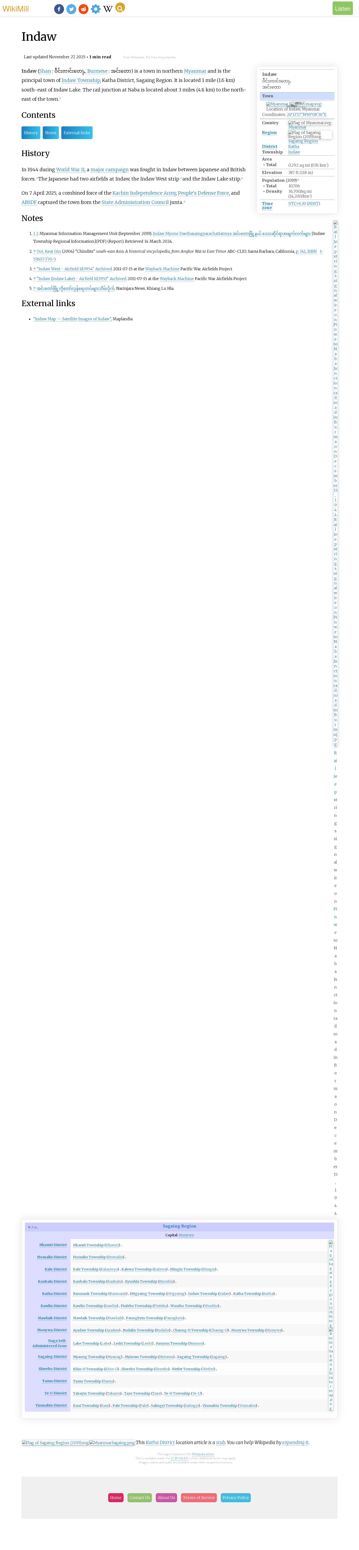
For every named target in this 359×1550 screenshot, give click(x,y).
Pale (143, 1405)
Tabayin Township (89, 1393)
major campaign (110, 169)
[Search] (120, 7)
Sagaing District (52, 1356)
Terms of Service (199, 1497)
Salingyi (192, 1405)
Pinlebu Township (136, 1306)
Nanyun (196, 1343)
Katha (293, 146)
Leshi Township (127, 1343)
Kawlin (111, 1306)
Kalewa (160, 1269)
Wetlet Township (186, 1369)
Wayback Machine (162, 268)
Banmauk (118, 1293)
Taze (156, 1393)
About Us (166, 1497)
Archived (103, 268)
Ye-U (196, 1393)
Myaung (114, 1357)
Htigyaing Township (147, 1293)
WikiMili (15, 8)
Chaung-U (218, 1330)
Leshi (147, 1343)
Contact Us (139, 1497)
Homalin (115, 1257)
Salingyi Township (167, 1405)
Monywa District (52, 1330)
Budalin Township (138, 1330)
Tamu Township (87, 1381)
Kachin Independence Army (144, 193)
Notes (50, 132)
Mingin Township (185, 1269)
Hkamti (112, 1245)
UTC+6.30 (297, 203)
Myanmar (297, 127)
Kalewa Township (136, 1269)
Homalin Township (89, 1257)
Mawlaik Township (89, 1318)
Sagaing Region (303, 141)
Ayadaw (112, 1330)
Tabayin (113, 1393)
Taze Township (137, 1393)
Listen (342, 8)
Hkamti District (53, 1245)
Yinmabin (247, 1405)
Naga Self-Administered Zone (49, 1343)
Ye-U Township (177, 1393)
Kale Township (86, 1269)
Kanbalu (114, 1281)
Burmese (97, 71)
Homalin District (52, 1257)
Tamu (108, 1381)
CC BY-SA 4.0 (179, 1458)
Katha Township (247, 1293)
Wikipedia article (203, 1454)
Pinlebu (160, 1306)
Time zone (267, 205)
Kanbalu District (52, 1281)
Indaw (294, 152)
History (31, 132)
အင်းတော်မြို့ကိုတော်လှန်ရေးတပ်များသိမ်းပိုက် (76, 288)
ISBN (312, 251)
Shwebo (161, 1369)
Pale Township (125, 1405)
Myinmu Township (141, 1357)
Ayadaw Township (88, 1330)
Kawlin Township (88, 1306)
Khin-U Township (88, 1369)
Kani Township (86, 1405)
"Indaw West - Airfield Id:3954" (65, 268)
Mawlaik (114, 1318)
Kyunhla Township (141, 1281)
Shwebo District (53, 1369)
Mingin (209, 1269)
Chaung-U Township (191, 1330)
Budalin (162, 1330)
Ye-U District (56, 1393)
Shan (45, 71)
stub (220, 1442)
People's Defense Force (203, 193)
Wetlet (208, 1369)
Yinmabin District (51, 1405)
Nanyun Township (172, 1343)
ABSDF (29, 202)
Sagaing (218, 1357)
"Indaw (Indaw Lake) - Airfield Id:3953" (73, 278)
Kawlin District (54, 1306)
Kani (105, 1405)
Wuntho (211, 1306)
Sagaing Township (193, 1357)
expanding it (295, 1442)
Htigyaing (175, 1293)
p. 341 (301, 251)
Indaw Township (81, 80)
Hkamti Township (88, 1245)
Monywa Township (247, 1330)
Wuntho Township (186, 1306)
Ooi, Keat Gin (49, 251)
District (269, 146)
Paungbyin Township (144, 1318)
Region (269, 132)
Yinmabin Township (219, 1405)
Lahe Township (86, 1343)
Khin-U (111, 1369)
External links (77, 132)
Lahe (105, 1343)
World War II (70, 169)
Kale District (56, 1269)
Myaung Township (89, 1357)
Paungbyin (174, 1318)
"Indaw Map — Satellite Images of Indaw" (72, 318)
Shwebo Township (137, 1369)
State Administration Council (135, 202)
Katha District (54, 1293)
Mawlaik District (52, 1318)
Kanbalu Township (89, 1281)
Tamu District (54, 1381)
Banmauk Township (90, 1293)
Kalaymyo (109, 1269)
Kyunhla (166, 1281)
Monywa (186, 1235)
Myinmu (166, 1357)
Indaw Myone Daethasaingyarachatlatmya (232, 233)
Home (116, 1497)
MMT (313, 203)
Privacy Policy (236, 1497)
